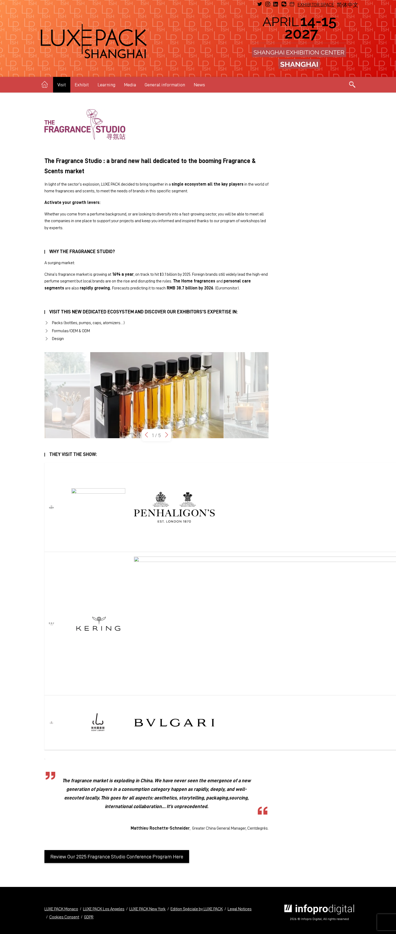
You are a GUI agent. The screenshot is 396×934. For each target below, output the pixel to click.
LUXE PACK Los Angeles (103, 909)
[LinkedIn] (276, 4)
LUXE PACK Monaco (61, 909)
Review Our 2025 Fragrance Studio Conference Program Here (116, 856)
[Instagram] (268, 4)
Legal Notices (240, 909)
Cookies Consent (64, 917)
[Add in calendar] (292, 4)
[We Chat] (284, 4)
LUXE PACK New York (147, 909)
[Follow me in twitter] (260, 4)
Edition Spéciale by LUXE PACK (197, 909)
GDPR (88, 917)
